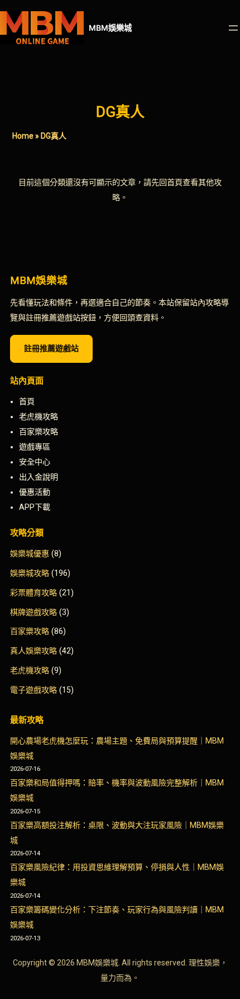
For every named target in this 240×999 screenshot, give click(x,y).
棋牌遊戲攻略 (33, 612)
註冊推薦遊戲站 (51, 348)
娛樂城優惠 (29, 553)
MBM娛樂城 (110, 27)
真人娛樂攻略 (33, 650)
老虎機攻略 (29, 670)
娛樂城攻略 (29, 573)
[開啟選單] (233, 28)
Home (22, 135)
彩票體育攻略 (33, 592)
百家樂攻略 (29, 631)
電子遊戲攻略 (33, 689)
